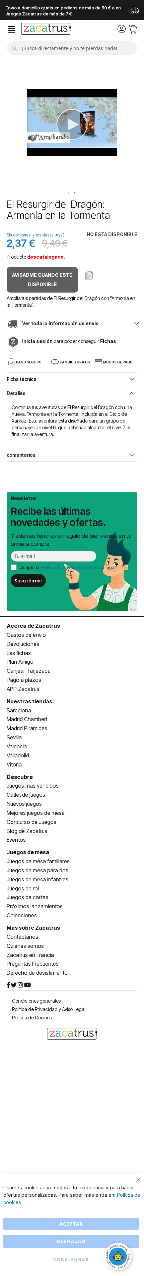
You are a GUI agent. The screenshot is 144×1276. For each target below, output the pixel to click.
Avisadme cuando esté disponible (42, 279)
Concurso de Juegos (31, 822)
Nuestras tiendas (29, 701)
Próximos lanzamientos (35, 906)
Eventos (16, 839)
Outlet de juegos (26, 794)
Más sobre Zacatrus (33, 927)
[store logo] (46, 29)
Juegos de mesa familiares (38, 861)
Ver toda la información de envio (60, 323)
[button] (69, 193)
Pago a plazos (24, 679)
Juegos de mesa (28, 852)
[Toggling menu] (12, 30)
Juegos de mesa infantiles (37, 879)
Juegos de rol (23, 888)
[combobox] (72, 48)
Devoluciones (23, 644)
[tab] (72, 392)
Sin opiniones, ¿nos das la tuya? (35, 234)
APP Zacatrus (23, 689)
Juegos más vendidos (33, 785)
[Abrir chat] (118, 1257)
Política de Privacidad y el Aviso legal (78, 567)
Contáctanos (22, 936)
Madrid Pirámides (27, 728)
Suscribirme (28, 580)
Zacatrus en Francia (30, 955)
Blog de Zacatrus (27, 831)
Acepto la (68, 567)
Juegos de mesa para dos (37, 870)
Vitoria (14, 764)
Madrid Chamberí (27, 719)
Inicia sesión (37, 341)
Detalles (16, 393)
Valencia (17, 746)
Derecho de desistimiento (37, 972)
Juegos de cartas (27, 897)
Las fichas (19, 653)
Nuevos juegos (24, 803)
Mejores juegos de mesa (36, 812)
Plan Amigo (20, 661)
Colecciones (22, 915)
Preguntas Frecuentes (33, 963)
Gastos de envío (26, 634)
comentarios (21, 455)
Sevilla (14, 737)
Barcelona (19, 710)
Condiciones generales (36, 1001)
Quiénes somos (25, 945)
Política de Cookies (32, 1017)
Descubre (20, 777)
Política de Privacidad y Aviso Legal (48, 1009)
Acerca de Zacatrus (33, 625)
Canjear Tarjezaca (29, 670)
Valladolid (18, 755)
